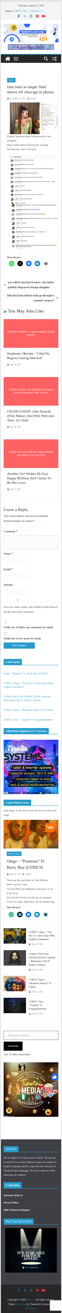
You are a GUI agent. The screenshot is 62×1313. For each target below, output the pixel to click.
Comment (10, 531)
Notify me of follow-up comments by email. (28, 627)
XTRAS (11, 80)
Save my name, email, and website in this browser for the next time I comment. (31, 609)
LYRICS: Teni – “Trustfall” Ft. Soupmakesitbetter (28, 719)
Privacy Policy (11, 1202)
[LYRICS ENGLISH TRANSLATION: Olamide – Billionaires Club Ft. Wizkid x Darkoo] (15, 962)
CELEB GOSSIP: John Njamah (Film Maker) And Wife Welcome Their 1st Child (30, 415)
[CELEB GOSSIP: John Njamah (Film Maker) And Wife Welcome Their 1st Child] (31, 379)
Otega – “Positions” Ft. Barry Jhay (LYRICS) (26, 673)
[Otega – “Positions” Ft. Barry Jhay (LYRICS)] (31, 834)
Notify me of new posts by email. (22, 638)
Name (8, 553)
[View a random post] (54, 59)
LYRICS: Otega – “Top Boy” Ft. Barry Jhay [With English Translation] (42, 936)
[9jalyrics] (8, 59)
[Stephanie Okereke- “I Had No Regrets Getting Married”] (31, 321)
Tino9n (33, 98)
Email (8, 569)
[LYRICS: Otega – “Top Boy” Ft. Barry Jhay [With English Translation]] (15, 938)
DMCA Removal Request (17, 1210)
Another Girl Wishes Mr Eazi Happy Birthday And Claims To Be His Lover (29, 478)
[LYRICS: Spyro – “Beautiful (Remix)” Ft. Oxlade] (15, 986)
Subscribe (13, 1046)
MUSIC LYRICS (14, 854)
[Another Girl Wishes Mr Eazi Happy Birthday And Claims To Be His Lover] (31, 441)
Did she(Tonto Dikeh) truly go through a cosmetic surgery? (30, 298)
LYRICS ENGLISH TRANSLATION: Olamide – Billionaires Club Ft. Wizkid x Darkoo (42, 959)
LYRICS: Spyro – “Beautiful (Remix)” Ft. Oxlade (28, 710)
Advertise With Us (13, 1195)
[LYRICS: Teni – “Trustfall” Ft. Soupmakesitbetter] (15, 1008)
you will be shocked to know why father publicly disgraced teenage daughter (31, 285)
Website (8, 584)
